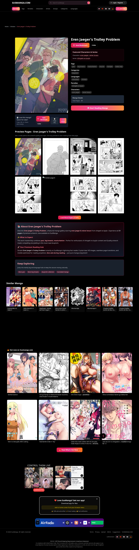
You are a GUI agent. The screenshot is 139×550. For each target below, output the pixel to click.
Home (7, 26)
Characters (39, 9)
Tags (23, 9)
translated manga (62, 272)
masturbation (92, 66)
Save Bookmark (43, 119)
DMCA (109, 532)
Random (16, 9)
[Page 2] (56, 156)
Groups (55, 9)
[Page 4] (111, 156)
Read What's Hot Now (69, 450)
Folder (39, 124)
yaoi (73, 66)
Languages (74, 9)
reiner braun (93, 55)
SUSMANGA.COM (21, 2)
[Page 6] (56, 195)
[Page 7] (83, 195)
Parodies (30, 9)
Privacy (97, 532)
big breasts (81, 66)
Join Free (122, 9)
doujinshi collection (48, 272)
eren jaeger (84, 55)
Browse (12, 26)
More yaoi (22, 272)
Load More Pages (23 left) (69, 217)
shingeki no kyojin (83, 58)
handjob (109, 66)
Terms (92, 532)
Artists (48, 9)
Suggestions (116, 532)
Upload (103, 532)
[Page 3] (83, 156)
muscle (102, 66)
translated (75, 79)
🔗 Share (63, 121)
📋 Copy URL (54, 120)
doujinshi (75, 73)
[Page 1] (28, 156)
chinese (84, 79)
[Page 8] (111, 195)
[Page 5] (28, 195)
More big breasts (33, 272)
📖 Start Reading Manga (97, 108)
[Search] (88, 2)
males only (118, 66)
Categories (64, 9)
